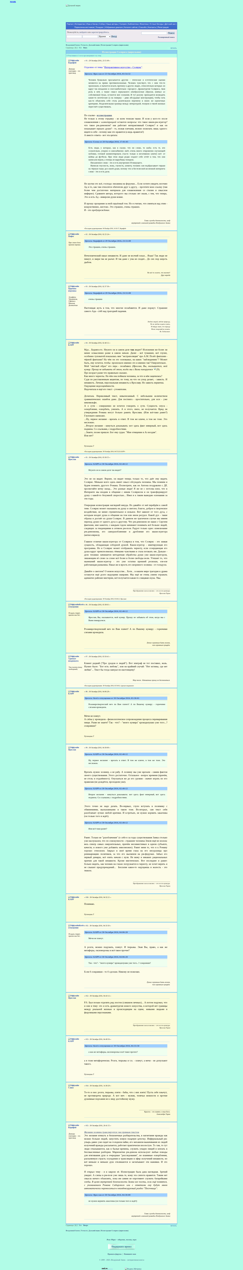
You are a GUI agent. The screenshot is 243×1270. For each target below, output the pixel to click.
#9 (86, 748)
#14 (87, 1086)
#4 (86, 343)
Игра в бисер (92, 24)
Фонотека (144, 24)
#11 (87, 926)
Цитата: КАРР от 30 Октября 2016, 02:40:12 (106, 464)
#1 (86, 61)
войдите (83, 32)
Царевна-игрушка (72, 289)
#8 (86, 692)
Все (80, 48)
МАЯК (13, 2)
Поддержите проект (122, 1246)
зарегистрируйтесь (100, 32)
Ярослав (72, 459)
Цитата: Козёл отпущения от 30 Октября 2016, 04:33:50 (112, 1046)
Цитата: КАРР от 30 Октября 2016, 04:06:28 (106, 932)
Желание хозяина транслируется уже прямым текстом (111, 1132)
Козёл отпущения (76, 605)
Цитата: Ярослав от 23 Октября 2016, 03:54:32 (107, 74)
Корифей (72, 63)
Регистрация (163, 27)
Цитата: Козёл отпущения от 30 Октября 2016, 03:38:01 (112, 698)
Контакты (152, 27)
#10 (87, 897)
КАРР (71, 345)
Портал (70, 24)
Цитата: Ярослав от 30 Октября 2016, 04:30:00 (107, 1195)
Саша (71, 1088)
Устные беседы (156, 24)
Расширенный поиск (166, 37)
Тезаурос (100, 27)
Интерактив (80, 24)
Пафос (71, 236)
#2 (86, 234)
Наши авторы (112, 24)
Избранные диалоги (114, 27)
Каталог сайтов (130, 27)
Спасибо (142, 27)
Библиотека (133, 24)
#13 (87, 1039)
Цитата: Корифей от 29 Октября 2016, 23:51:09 (108, 241)
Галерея (123, 24)
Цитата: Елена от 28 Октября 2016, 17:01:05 (106, 142)
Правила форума (115, 1254)
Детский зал (170, 24)
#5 (86, 457)
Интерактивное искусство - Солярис (122, 67)
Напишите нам (130, 1254)
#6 (86, 605)
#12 (87, 996)
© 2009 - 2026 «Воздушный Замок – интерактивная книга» (121, 1260)
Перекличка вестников (84, 27)
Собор (102, 24)
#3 (86, 286)
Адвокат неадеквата (73, 660)
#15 (87, 1126)
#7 (86, 657)
